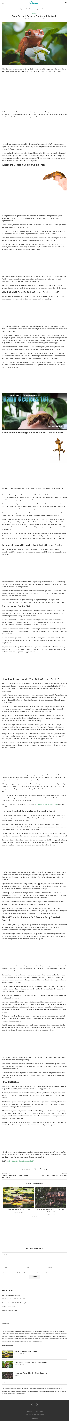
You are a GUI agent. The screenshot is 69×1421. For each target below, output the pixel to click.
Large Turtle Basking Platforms (18, 1210)
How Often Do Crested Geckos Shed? (21, 1161)
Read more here (37, 1341)
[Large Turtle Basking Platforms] (18, 1197)
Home (3, 9)
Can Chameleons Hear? (8, 1307)
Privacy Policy (39, 1411)
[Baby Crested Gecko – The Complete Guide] (7, 1364)
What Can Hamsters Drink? (9, 1310)
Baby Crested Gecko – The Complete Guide (14, 1299)
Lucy (31, 19)
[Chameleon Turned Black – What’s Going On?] (50, 1197)
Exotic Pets (12, 9)
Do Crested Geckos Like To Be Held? (46, 804)
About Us (29, 1411)
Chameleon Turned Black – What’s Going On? (14, 1303)
